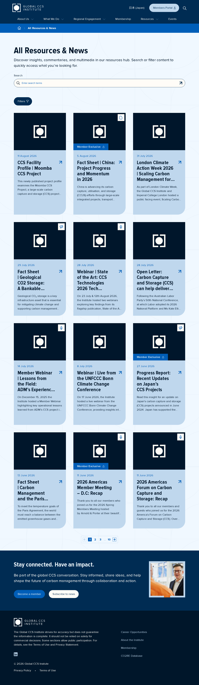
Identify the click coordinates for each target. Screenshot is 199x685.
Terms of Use (47, 670)
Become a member (29, 594)
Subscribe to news (64, 594)
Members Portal (162, 7)
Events (172, 19)
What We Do (52, 19)
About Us (23, 19)
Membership (123, 19)
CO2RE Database (131, 656)
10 (109, 539)
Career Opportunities (134, 632)
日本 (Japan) (136, 7)
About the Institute (132, 640)
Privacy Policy (22, 670)
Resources (148, 19)
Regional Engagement (88, 19)
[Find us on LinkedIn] (16, 654)
